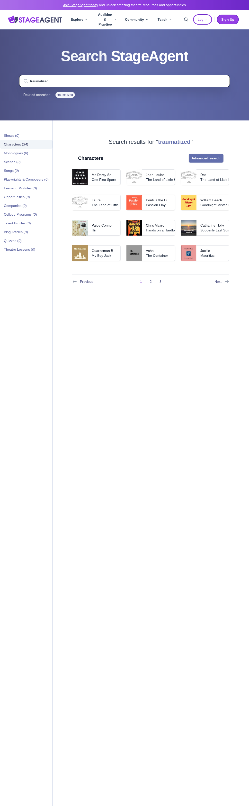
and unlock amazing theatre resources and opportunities (124, 5)
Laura (96, 200)
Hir (94, 230)
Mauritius (207, 255)
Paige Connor (102, 225)
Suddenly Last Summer (218, 230)
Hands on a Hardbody (163, 230)
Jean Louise (155, 175)
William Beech (211, 200)
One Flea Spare (104, 180)
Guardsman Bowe (105, 251)
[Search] (186, 19)
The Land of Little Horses (165, 180)
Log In (202, 19)
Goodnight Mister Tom (217, 205)
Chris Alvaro (155, 225)
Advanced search (206, 158)
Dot (203, 175)
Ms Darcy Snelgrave (107, 175)
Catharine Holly (212, 225)
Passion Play (156, 205)
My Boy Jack (101, 255)
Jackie (205, 251)
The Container (157, 255)
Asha (150, 251)
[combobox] (124, 81)
